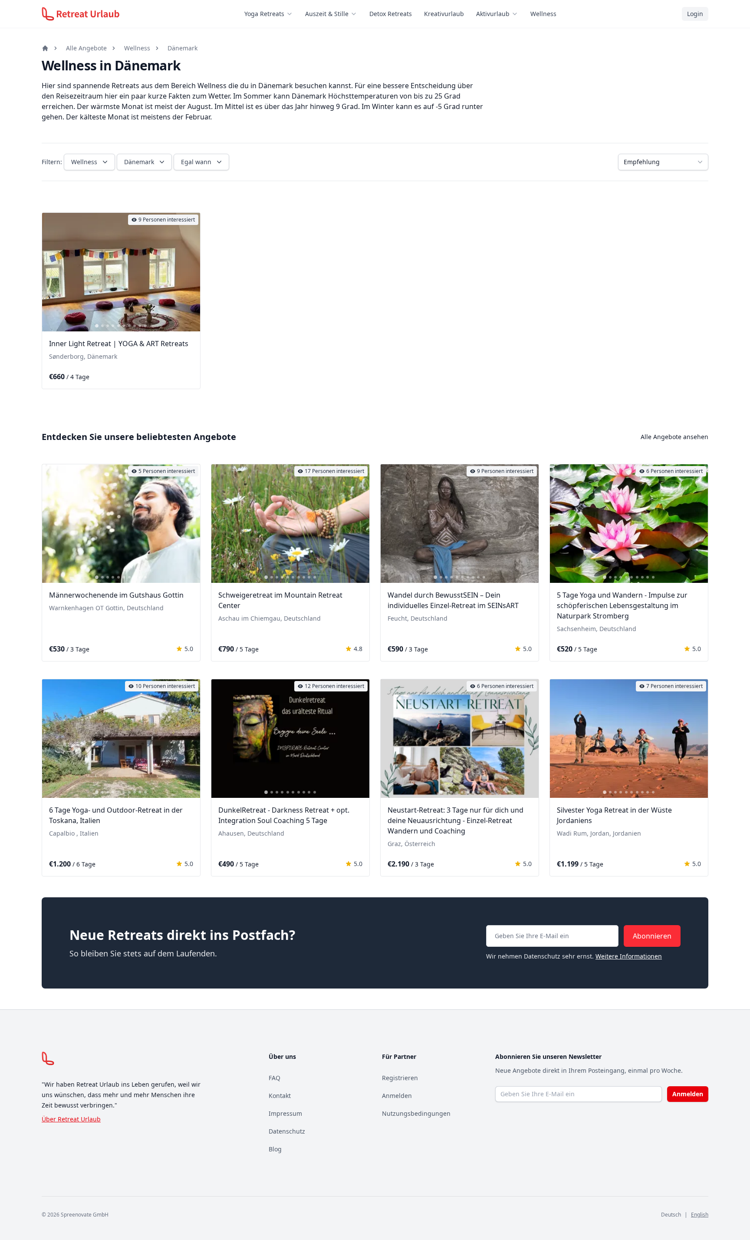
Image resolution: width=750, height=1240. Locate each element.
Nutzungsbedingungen (416, 1113)
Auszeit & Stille (327, 14)
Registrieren (400, 1078)
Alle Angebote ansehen (674, 437)
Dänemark (182, 48)
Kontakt (280, 1095)
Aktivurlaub (493, 14)
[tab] (97, 325)
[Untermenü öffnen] (292, 14)
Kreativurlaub (444, 14)
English (699, 1214)
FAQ (274, 1078)
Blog (275, 1149)
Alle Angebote (86, 48)
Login (695, 14)
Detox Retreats (390, 14)
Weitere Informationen (628, 956)
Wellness (543, 14)
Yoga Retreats (264, 14)
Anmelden (397, 1095)
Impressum (285, 1113)
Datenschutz (287, 1131)
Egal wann (196, 162)
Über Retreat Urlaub (71, 1119)
